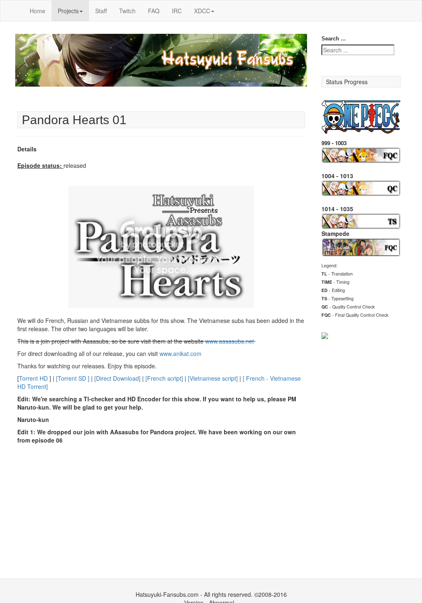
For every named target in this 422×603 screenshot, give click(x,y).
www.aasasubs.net (230, 341)
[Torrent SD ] (72, 378)
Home (37, 11)
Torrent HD (33, 378)
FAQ (153, 11)
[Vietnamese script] (213, 378)
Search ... (333, 38)
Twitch (127, 11)
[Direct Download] (117, 378)
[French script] (164, 378)
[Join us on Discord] (324, 335)
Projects (68, 11)
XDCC (202, 11)
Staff (101, 11)
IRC (177, 11)
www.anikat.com (180, 353)
